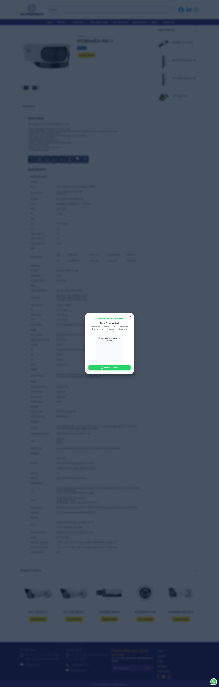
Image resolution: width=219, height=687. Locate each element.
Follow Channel (111, 367)
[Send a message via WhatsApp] (214, 682)
